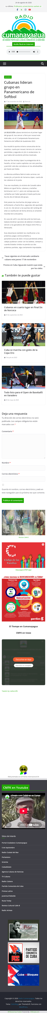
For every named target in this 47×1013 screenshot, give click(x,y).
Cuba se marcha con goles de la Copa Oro (20, 351)
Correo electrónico (11, 474)
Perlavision (6, 857)
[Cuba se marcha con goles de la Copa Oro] (23, 325)
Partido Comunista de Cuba (12, 886)
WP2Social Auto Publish (15, 1012)
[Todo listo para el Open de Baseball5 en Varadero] (23, 367)
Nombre (6, 462)
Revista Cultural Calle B (11, 905)
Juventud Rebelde (9, 896)
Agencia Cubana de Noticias (13, 872)
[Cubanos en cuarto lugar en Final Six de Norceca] (23, 282)
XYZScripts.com (34, 1012)
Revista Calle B (23, 537)
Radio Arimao (7, 910)
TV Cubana (6, 876)
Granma (5, 862)
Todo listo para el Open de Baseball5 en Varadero (23, 394)
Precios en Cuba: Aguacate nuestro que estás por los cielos (22, 267)
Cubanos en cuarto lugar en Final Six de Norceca (23, 309)
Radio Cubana (7, 881)
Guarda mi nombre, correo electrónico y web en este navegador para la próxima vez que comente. (23, 491)
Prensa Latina (7, 891)
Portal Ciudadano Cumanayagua (14, 843)
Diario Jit (27, 101)
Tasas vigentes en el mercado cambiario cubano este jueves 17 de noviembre (22, 258)
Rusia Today (6, 901)
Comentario (8, 431)
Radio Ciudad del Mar (10, 852)
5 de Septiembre (8, 847)
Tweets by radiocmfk (10, 691)
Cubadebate (6, 867)
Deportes (8, 77)
